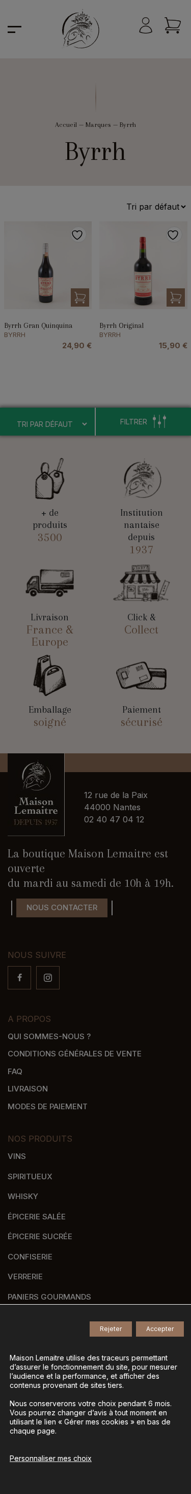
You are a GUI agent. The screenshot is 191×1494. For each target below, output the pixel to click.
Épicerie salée (37, 1216)
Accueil (66, 124)
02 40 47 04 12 (114, 819)
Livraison (28, 1088)
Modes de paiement (48, 1106)
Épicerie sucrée (40, 1236)
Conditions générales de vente (75, 1053)
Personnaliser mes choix (51, 1458)
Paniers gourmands (49, 1297)
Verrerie (25, 1276)
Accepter (160, 1329)
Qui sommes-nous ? (49, 1036)
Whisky (23, 1196)
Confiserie (30, 1256)
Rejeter (111, 1329)
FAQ (15, 1071)
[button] (80, 297)
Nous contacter (61, 907)
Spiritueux (30, 1176)
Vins (17, 1156)
